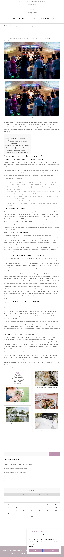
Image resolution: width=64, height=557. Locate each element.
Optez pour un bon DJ (13, 149)
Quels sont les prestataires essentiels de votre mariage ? (21, 480)
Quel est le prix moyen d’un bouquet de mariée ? (18, 464)
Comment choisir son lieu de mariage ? (15, 472)
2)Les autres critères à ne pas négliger (17, 141)
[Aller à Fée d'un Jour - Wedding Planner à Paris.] (4, 26)
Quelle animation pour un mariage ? (15, 147)
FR (24, 1)
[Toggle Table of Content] (28, 136)
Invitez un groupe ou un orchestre (16, 150)
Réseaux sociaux (33, 1)
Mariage (8, 40)
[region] (44, 541)
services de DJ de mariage (40, 286)
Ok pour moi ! (50, 550)
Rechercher (54, 454)
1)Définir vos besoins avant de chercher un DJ (19, 140)
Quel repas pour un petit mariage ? (14, 476)
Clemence (48, 38)
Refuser (35, 550)
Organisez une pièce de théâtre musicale (18, 152)
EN (21, 1)
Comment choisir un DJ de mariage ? (15, 138)
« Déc (31, 516)
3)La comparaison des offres (15, 143)
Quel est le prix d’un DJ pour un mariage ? (17, 145)
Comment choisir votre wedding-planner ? (17, 468)
